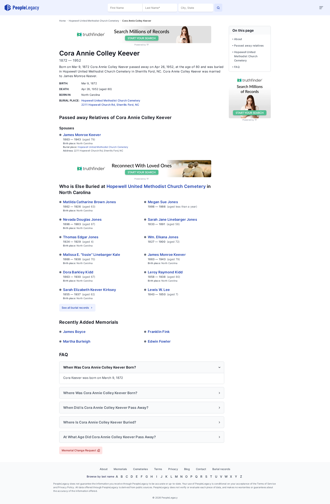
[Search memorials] (218, 8)
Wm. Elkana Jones (163, 237)
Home (62, 20)
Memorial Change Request (79, 450)
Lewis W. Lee (159, 290)
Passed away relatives (249, 45)
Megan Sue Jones (163, 202)
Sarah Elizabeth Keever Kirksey (89, 290)
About (238, 39)
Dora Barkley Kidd (78, 272)
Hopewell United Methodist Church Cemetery (94, 20)
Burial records (221, 469)
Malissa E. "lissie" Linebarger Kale (91, 255)
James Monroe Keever (82, 135)
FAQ (237, 66)
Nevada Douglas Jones (82, 219)
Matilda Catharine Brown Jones (89, 202)
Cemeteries (140, 469)
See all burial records (75, 307)
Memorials (120, 469)
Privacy (173, 469)
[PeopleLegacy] (22, 7)
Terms (158, 469)
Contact (201, 469)
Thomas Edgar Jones (81, 237)
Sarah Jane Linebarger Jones (172, 219)
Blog (187, 469)
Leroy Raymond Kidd (165, 272)
